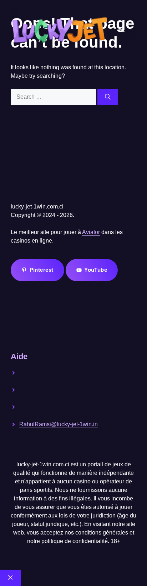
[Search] (107, 97)
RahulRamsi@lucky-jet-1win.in (58, 424)
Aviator (91, 232)
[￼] (46, 378)
